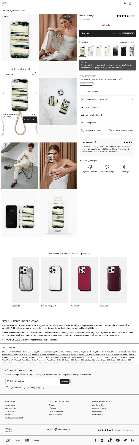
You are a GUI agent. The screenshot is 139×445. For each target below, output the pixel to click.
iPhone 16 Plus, (90, 352)
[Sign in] (125, 3)
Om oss (52, 405)
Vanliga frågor (11, 411)
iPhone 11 (32, 357)
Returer (8, 414)
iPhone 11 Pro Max (43, 357)
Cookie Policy (97, 414)
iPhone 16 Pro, (78, 352)
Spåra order (10, 405)
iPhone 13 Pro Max (97, 355)
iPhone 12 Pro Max (9, 357)
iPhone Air (50, 352)
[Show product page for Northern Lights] (131, 51)
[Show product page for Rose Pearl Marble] (98, 51)
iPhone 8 (124, 357)
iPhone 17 (6, 352)
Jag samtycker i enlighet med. (27, 387)
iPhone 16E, (60, 352)
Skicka (64, 381)
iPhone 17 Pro (15, 352)
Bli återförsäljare (55, 414)
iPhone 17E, (41, 352)
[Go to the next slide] (35, 93)
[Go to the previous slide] (4, 93)
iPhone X (96, 357)
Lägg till (30, 120)
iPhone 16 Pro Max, (103, 352)
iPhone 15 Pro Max (15, 355)
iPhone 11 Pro (56, 357)
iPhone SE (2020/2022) (110, 357)
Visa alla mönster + (128, 42)
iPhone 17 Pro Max (29, 352)
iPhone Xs (66, 357)
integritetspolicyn (38, 387)
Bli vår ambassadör (56, 411)
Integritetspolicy (99, 408)
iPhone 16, (68, 352)
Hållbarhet (53, 408)
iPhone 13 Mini (111, 355)
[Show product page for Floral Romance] (90, 51)
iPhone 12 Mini (22, 357)
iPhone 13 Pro (84, 355)
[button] (116, 430)
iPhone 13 (74, 355)
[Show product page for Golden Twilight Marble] (115, 51)
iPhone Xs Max (77, 357)
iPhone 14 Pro (37, 355)
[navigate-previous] (126, 279)
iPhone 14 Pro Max (63, 355)
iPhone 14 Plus (49, 355)
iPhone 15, (115, 352)
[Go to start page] (5, 4)
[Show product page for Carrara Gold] (107, 51)
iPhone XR (87, 357)
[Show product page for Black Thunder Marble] (123, 51)
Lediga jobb (97, 411)
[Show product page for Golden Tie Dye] (82, 51)
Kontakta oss (11, 408)
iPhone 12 (132, 355)
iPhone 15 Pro (124, 352)
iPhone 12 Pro (122, 355)
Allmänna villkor (98, 405)
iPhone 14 (27, 355)
